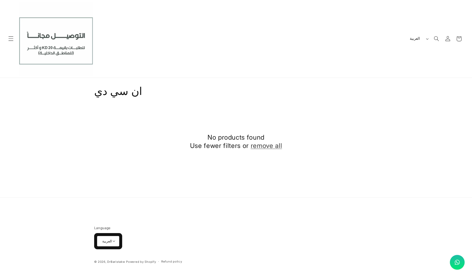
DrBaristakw (116, 261)
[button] (10, 38)
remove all (266, 145)
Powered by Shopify (141, 261)
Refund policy (171, 261)
